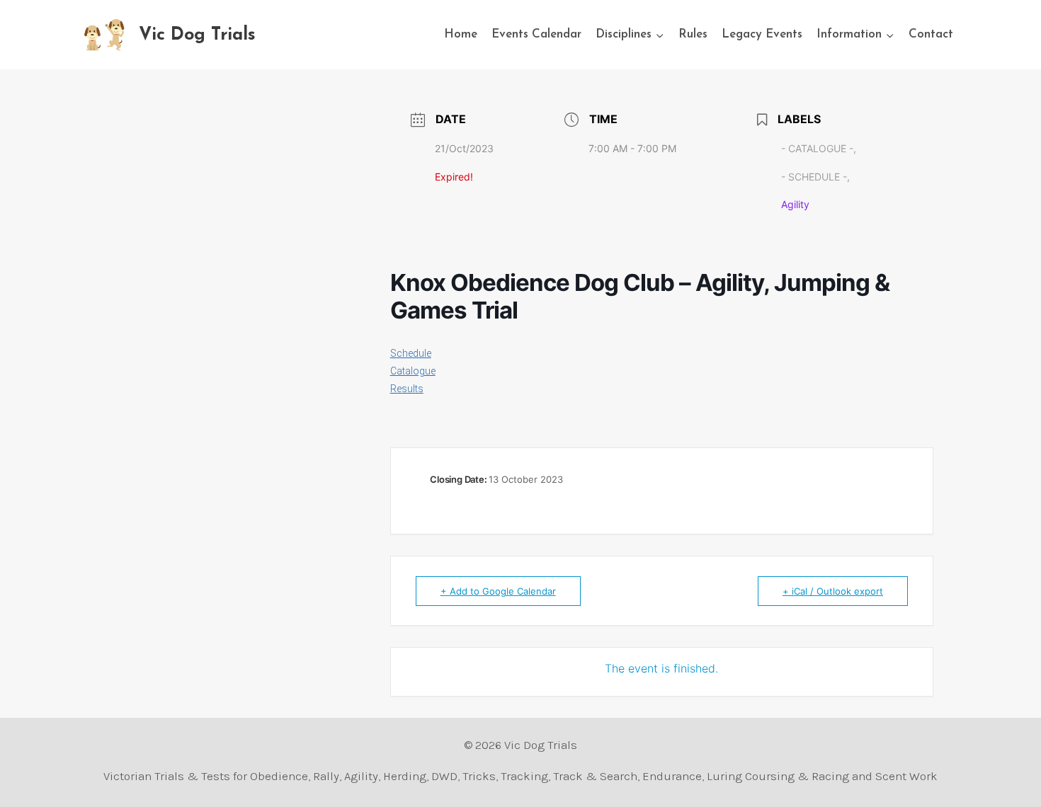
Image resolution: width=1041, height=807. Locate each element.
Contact (931, 34)
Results (406, 388)
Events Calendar (536, 34)
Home (460, 34)
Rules (692, 34)
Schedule (410, 353)
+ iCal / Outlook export (833, 591)
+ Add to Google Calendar (498, 591)
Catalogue (413, 371)
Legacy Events (762, 34)
